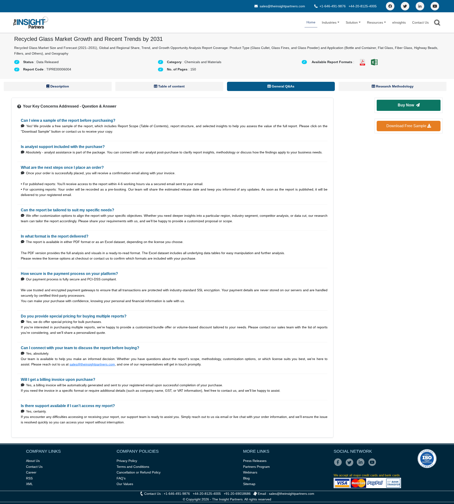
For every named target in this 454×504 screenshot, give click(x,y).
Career (31, 472)
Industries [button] (329, 22)
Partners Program (256, 467)
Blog (246, 478)
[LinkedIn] (420, 6)
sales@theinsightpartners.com (282, 6)
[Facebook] (390, 6)
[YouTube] (435, 6)
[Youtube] (373, 465)
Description (59, 86)
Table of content (171, 86)
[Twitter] (405, 6)
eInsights (399, 22)
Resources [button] (375, 22)
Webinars (250, 472)
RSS (29, 478)
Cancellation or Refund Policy (139, 472)
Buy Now (407, 105)
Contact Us (420, 22)
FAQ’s (121, 478)
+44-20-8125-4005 (363, 6)
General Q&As (282, 86)
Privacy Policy (127, 461)
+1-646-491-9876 (333, 6)
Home (310, 22)
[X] (351, 465)
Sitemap (249, 484)
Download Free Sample (406, 126)
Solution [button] (352, 22)
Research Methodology (394, 86)
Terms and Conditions (133, 467)
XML (29, 484)
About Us (33, 461)
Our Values (125, 484)
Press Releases (254, 461)
